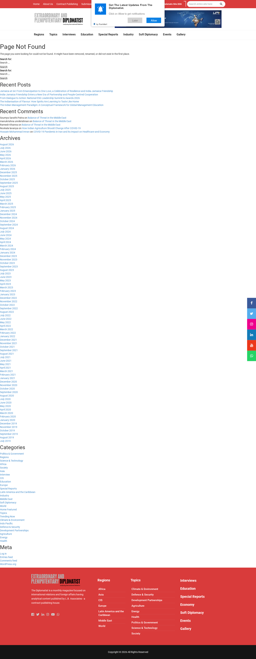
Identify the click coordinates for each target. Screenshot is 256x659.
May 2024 (5, 238)
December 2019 (8, 423)
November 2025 (8, 175)
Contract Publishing (67, 4)
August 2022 (7, 311)
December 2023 (8, 256)
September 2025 (9, 182)
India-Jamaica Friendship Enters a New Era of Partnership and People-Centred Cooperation (49, 94)
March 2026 (6, 161)
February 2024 (8, 249)
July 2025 (5, 189)
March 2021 (6, 371)
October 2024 (7, 221)
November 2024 (8, 217)
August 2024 (7, 228)
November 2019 (8, 427)
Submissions (88, 4)
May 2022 (5, 322)
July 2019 (5, 441)
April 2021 (5, 367)
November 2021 (8, 343)
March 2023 (6, 287)
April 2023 (5, 284)
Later (135, 20)
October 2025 (7, 179)
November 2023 (8, 259)
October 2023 (7, 263)
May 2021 (5, 364)
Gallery (185, 629)
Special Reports (8, 488)
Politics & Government (12, 453)
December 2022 (8, 298)
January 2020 (7, 420)
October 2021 (7, 346)
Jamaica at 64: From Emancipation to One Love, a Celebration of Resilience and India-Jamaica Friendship (56, 91)
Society (4, 467)
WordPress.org (8, 564)
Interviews (188, 580)
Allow (154, 20)
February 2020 (8, 416)
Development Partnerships (14, 530)
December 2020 (8, 381)
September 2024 (9, 224)
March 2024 (6, 245)
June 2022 (5, 318)
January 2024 (7, 252)
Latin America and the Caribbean (17, 492)
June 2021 (5, 360)
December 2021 (8, 339)
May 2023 (5, 280)
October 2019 (7, 430)
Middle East (6, 499)
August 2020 (7, 395)
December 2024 (8, 214)
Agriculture (6, 534)
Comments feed (8, 560)
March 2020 (6, 413)
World (3, 506)
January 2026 (7, 168)
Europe (4, 485)
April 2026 (5, 158)
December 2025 (8, 172)
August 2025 (7, 186)
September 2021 (9, 350)
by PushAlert (101, 24)
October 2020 (7, 388)
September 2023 (9, 266)
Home (36, 4)
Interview (5, 474)
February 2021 (8, 374)
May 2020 (5, 406)
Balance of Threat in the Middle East (47, 117)
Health (3, 541)
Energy (3, 537)
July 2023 (5, 273)
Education (5, 481)
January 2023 (7, 294)
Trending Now (7, 516)
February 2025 (8, 207)
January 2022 (7, 336)
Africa (3, 464)
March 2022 (6, 329)
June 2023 (5, 277)
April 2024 (5, 242)
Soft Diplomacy (8, 502)
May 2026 (5, 154)
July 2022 (5, 315)
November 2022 (8, 301)
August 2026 (7, 144)
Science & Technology (11, 460)
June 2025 (5, 193)
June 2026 (5, 151)
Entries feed (6, 557)
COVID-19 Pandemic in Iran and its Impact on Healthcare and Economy (71, 131)
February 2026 (8, 165)
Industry (4, 495)
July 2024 (5, 231)
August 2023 (7, 270)
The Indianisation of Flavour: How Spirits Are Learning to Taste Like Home (39, 101)
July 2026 (5, 148)
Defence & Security (10, 527)
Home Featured (8, 509)
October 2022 (7, 305)
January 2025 (7, 210)
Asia (2, 471)
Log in (3, 553)
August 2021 (7, 353)
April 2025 (5, 200)
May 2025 (5, 196)
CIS (2, 478)
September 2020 (9, 392)
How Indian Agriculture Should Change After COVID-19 (51, 128)
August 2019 (7, 437)
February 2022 (8, 332)
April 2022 (5, 325)
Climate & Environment (12, 520)
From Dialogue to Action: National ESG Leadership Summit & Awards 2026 (40, 98)
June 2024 (5, 235)
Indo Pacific (6, 523)
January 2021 (7, 378)
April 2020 (5, 409)
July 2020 (5, 399)
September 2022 (9, 308)
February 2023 (8, 291)
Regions (4, 457)
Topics (3, 513)
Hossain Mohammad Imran (15, 131)
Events (185, 621)
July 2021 (5, 357)
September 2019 (9, 434)
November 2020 (8, 385)
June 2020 (5, 402)
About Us (48, 4)
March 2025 (6, 203)
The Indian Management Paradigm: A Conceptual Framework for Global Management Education (51, 105)
